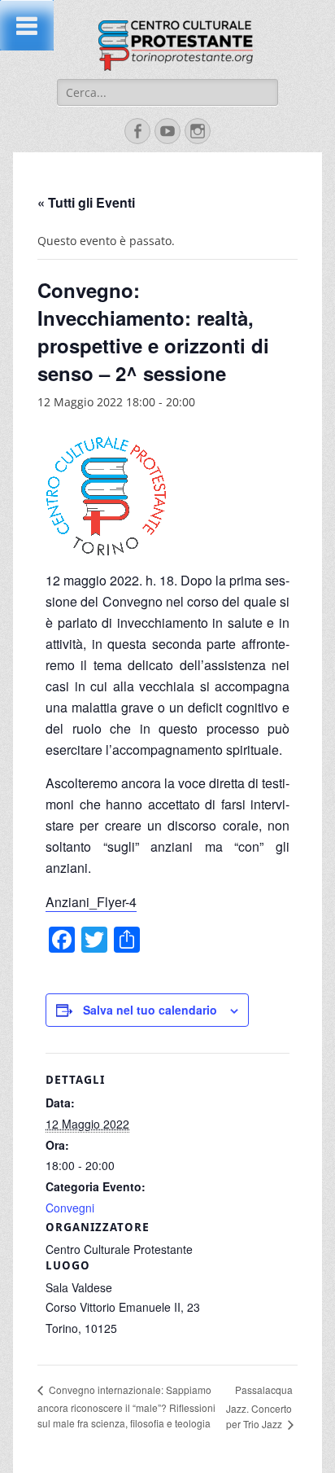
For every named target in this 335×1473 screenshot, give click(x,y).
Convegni (70, 1207)
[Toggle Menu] (27, 25)
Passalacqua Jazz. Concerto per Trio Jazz (259, 1407)
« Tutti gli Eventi (86, 202)
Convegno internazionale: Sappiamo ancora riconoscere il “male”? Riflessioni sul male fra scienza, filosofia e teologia (126, 1406)
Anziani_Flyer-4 (91, 901)
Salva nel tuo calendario (150, 1010)
